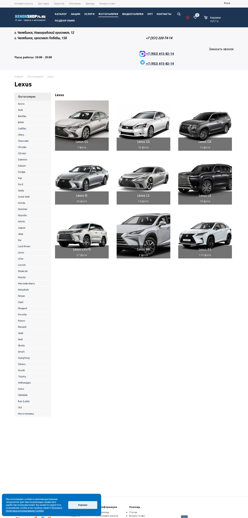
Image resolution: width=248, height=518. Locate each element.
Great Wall (23, 196)
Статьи (133, 512)
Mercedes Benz (26, 283)
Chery (21, 134)
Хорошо (82, 505)
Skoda (21, 345)
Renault (22, 327)
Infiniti (21, 221)
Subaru (22, 364)
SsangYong (24, 358)
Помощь (134, 507)
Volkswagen (24, 382)
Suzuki (21, 370)
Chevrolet (23, 141)
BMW (21, 122)
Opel (20, 302)
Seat (20, 339)
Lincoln (22, 265)
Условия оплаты (109, 516)
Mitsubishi (23, 289)
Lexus (21, 252)
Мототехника (26, 413)
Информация (108, 507)
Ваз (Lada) (23, 401)
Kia (19, 240)
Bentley (22, 116)
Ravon (21, 320)
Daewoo (22, 159)
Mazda (22, 277)
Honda (21, 203)
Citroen (22, 153)
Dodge (21, 172)
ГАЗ (20, 407)
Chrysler (22, 147)
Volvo (21, 389)
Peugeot (22, 308)
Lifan (20, 258)
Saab (20, 333)
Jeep (20, 234)
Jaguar (22, 227)
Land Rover (24, 246)
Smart (21, 351)
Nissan (21, 296)
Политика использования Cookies (25, 510)
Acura (21, 103)
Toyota (22, 376)
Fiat (20, 178)
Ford (20, 184)
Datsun (22, 165)
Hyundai (22, 215)
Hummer (23, 209)
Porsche (22, 314)
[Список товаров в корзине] (213, 20)
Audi (20, 110)
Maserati (23, 271)
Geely (21, 190)
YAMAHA (23, 395)
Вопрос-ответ (137, 516)
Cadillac (22, 128)
